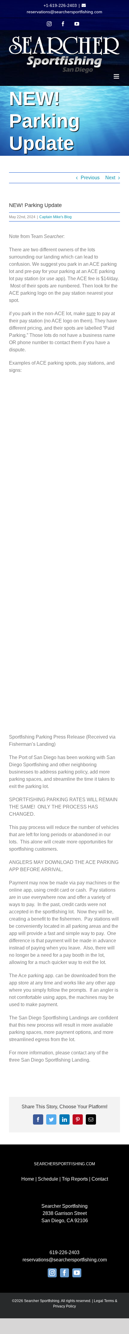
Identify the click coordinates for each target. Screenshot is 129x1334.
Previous (90, 177)
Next (110, 177)
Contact (100, 1179)
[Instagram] (52, 1272)
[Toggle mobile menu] (117, 76)
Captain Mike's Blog (55, 217)
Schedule (48, 1179)
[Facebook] (64, 1272)
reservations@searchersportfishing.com (64, 11)
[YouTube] (76, 1272)
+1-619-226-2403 (60, 5)
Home (27, 1179)
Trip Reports (75, 1179)
